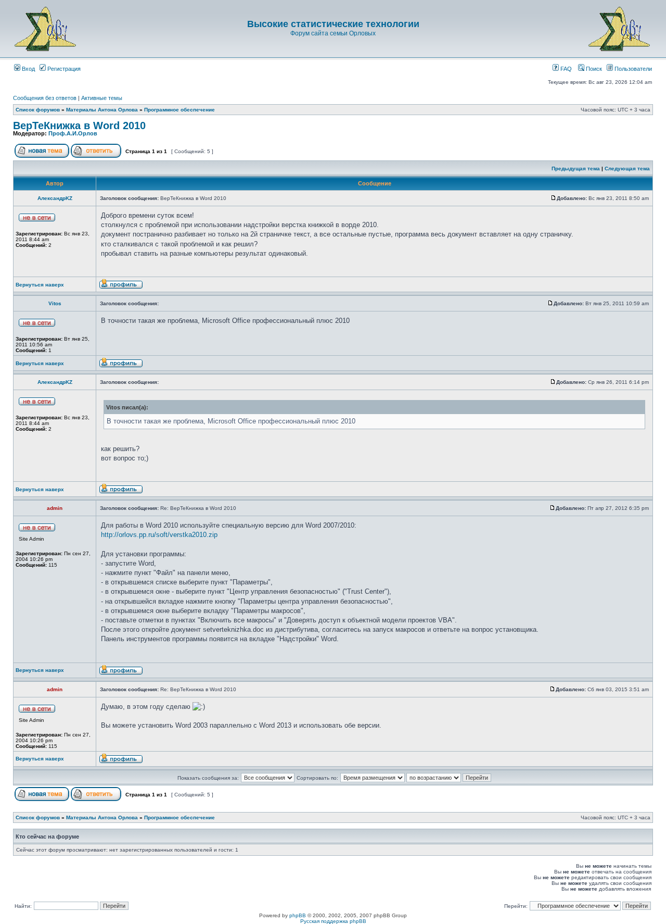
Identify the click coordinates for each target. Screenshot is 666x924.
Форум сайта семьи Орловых (333, 33)
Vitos (54, 303)
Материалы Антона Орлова (102, 110)
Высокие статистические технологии (333, 24)
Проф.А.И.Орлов (72, 133)
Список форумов (38, 110)
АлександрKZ (54, 198)
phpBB (297, 915)
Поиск (593, 69)
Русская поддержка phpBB (333, 921)
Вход (27, 69)
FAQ (565, 69)
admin (54, 508)
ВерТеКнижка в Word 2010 (79, 125)
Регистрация (63, 69)
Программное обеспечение (179, 110)
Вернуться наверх (40, 285)
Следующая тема (627, 168)
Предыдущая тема (576, 168)
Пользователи (632, 69)
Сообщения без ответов (44, 98)
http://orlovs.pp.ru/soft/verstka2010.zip (159, 535)
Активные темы (101, 98)
